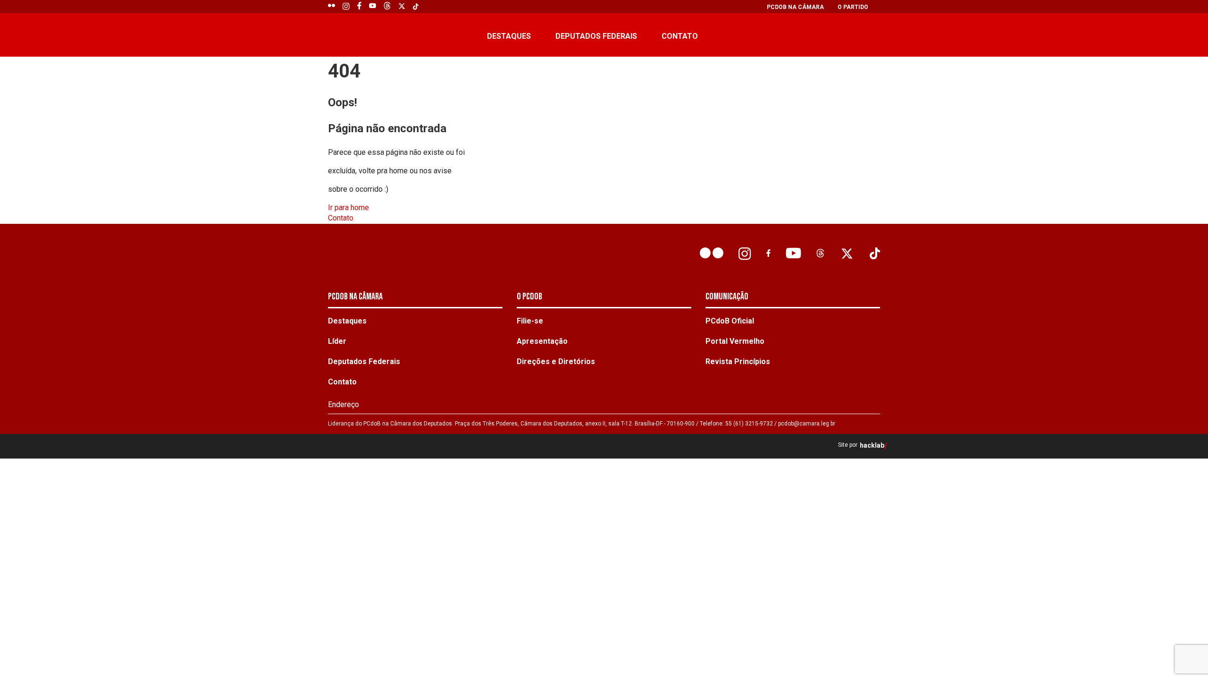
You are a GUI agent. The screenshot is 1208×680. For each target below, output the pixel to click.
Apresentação (542, 341)
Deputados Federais (596, 36)
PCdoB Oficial (729, 320)
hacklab (872, 445)
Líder (337, 341)
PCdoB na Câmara (795, 7)
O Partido (853, 7)
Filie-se (530, 320)
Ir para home (348, 207)
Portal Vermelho (734, 341)
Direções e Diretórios (556, 361)
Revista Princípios (737, 361)
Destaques (509, 36)
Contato (680, 36)
